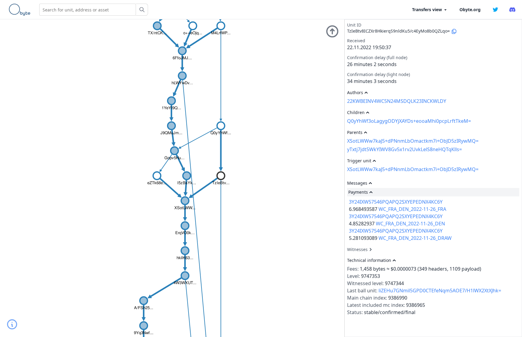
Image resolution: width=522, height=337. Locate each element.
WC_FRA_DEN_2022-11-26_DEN (410, 223)
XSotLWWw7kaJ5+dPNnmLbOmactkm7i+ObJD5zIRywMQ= (412, 141)
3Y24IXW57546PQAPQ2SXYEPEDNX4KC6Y (396, 202)
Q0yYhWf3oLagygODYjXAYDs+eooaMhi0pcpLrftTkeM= (409, 121)
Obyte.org (470, 9)
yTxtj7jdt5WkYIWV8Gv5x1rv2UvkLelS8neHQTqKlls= (404, 149)
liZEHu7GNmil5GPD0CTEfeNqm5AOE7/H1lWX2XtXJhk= (440, 290)
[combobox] (87, 10)
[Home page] (20, 9)
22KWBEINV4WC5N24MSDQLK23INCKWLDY (396, 101)
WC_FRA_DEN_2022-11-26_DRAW (415, 238)
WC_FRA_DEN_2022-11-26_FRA (412, 209)
